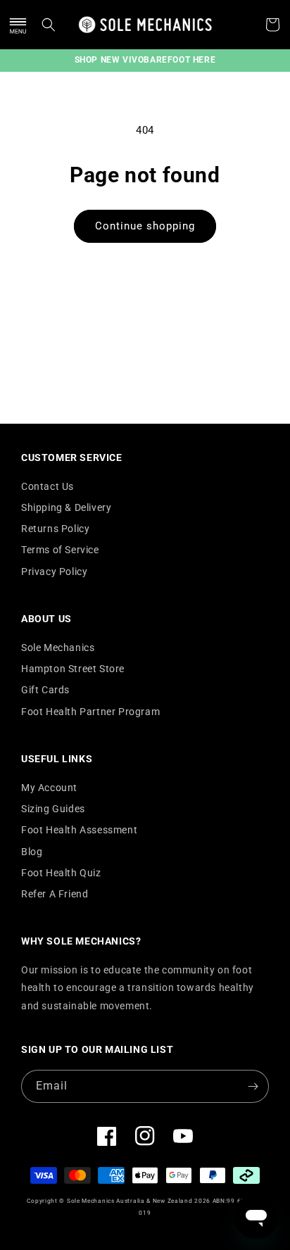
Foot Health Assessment (79, 829)
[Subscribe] (252, 1086)
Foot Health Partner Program (90, 711)
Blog (31, 851)
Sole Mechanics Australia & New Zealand (130, 1200)
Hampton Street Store (73, 668)
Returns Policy (55, 528)
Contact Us (47, 486)
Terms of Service (60, 549)
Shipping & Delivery (66, 507)
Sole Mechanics (57, 647)
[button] (17, 24)
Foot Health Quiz (61, 872)
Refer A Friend (54, 893)
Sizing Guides (53, 808)
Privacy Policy (54, 571)
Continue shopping (145, 226)
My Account (49, 787)
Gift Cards (45, 689)
